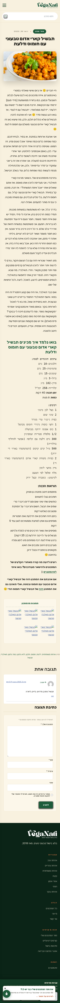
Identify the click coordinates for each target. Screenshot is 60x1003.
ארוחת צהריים (51, 865)
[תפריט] (4, 5)
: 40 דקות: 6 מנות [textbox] (46, 395)
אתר (51, 783)
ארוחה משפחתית (49, 654)
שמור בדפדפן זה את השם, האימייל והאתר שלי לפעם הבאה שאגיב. (30, 795)
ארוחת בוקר (52, 891)
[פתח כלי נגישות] (6, 994)
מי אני (54, 913)
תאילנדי (4, 654)
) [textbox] (33, 567)
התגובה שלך (47, 724)
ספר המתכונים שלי (49, 935)
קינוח (55, 876)
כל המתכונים (51, 908)
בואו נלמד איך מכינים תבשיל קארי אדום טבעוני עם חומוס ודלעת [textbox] (32, 347)
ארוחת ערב (52, 860)
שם (51, 760)
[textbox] (30, 584)
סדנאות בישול (51, 946)
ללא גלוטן (21, 654)
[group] (30, 373)
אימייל (49, 771)
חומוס (33, 654)
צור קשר (53, 919)
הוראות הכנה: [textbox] (47, 486)
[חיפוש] (5, 16)
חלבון (28, 654)
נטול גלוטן (12, 654)
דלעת (39, 654)
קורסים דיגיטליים (50, 940)
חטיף (55, 886)
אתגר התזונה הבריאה (47, 951)
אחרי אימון (39, 31)
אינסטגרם (52, 968)
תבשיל (30, 658)
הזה (41, 589)
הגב (52, 696)
